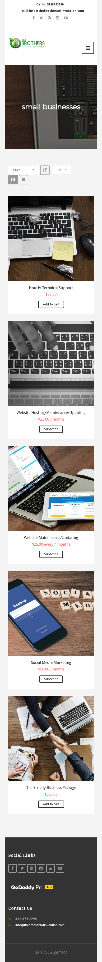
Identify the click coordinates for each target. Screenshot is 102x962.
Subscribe (51, 429)
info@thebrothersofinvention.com (40, 925)
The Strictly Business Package (51, 787)
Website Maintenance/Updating (51, 537)
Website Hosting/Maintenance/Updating (51, 412)
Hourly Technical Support (51, 288)
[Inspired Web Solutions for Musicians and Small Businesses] (27, 42)
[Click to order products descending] (45, 170)
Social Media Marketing (51, 662)
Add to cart (51, 304)
